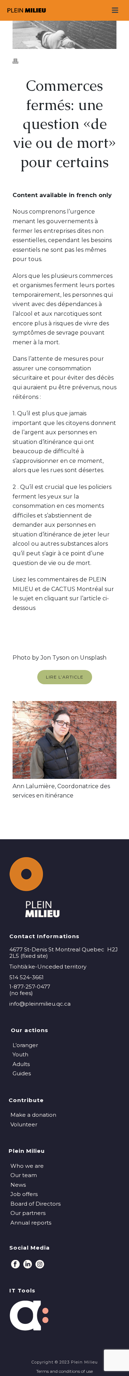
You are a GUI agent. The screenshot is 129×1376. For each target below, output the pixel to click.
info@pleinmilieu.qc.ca (40, 1004)
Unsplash (93, 657)
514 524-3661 (26, 977)
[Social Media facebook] (15, 1264)
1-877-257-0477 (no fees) (29, 990)
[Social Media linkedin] (27, 1264)
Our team (23, 1175)
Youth (20, 1054)
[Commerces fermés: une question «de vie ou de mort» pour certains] (64, 35)
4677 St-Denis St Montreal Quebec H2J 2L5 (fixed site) (63, 952)
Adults (21, 1064)
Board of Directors (35, 1203)
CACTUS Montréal (77, 589)
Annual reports (30, 1222)
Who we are (27, 1165)
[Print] (19, 61)
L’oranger (25, 1045)
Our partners (28, 1213)
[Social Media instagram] (39, 1264)
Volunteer (23, 1124)
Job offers (24, 1194)
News (18, 1184)
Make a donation (33, 1114)
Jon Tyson (55, 657)
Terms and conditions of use (64, 1371)
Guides (22, 1073)
